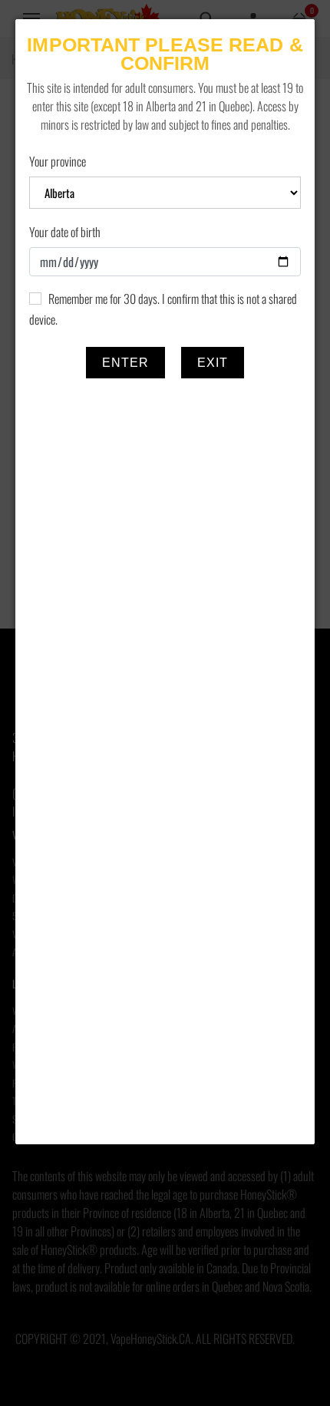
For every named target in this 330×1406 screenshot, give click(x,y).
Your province (57, 161)
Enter (125, 362)
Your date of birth (65, 232)
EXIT (212, 362)
